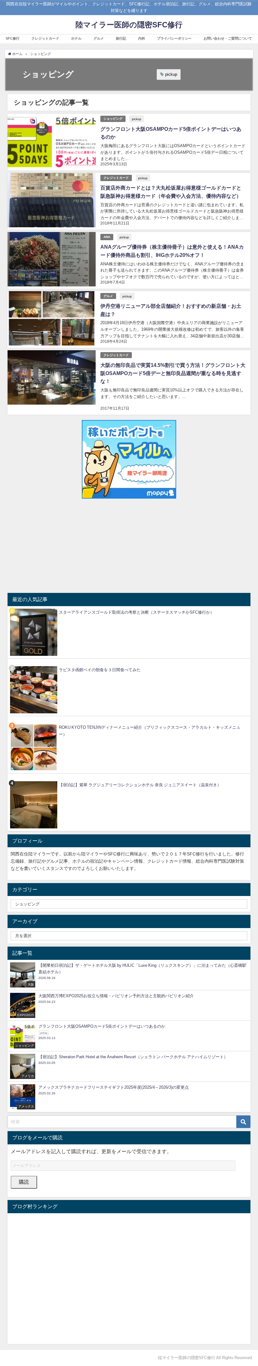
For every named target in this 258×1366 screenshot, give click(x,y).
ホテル (76, 38)
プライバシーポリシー (174, 38)
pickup (171, 74)
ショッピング (113, 118)
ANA (107, 236)
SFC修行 (13, 38)
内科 (141, 38)
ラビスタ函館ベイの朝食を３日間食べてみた (100, 670)
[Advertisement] (129, 546)
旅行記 (121, 38)
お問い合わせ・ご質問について (228, 38)
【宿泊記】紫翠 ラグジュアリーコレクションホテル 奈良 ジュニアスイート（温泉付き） (140, 785)
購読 (24, 1182)
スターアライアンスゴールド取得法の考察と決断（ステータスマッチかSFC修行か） (136, 612)
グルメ (98, 38)
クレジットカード (45, 38)
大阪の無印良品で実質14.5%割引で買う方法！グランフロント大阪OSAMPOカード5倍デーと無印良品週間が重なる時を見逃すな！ (172, 373)
